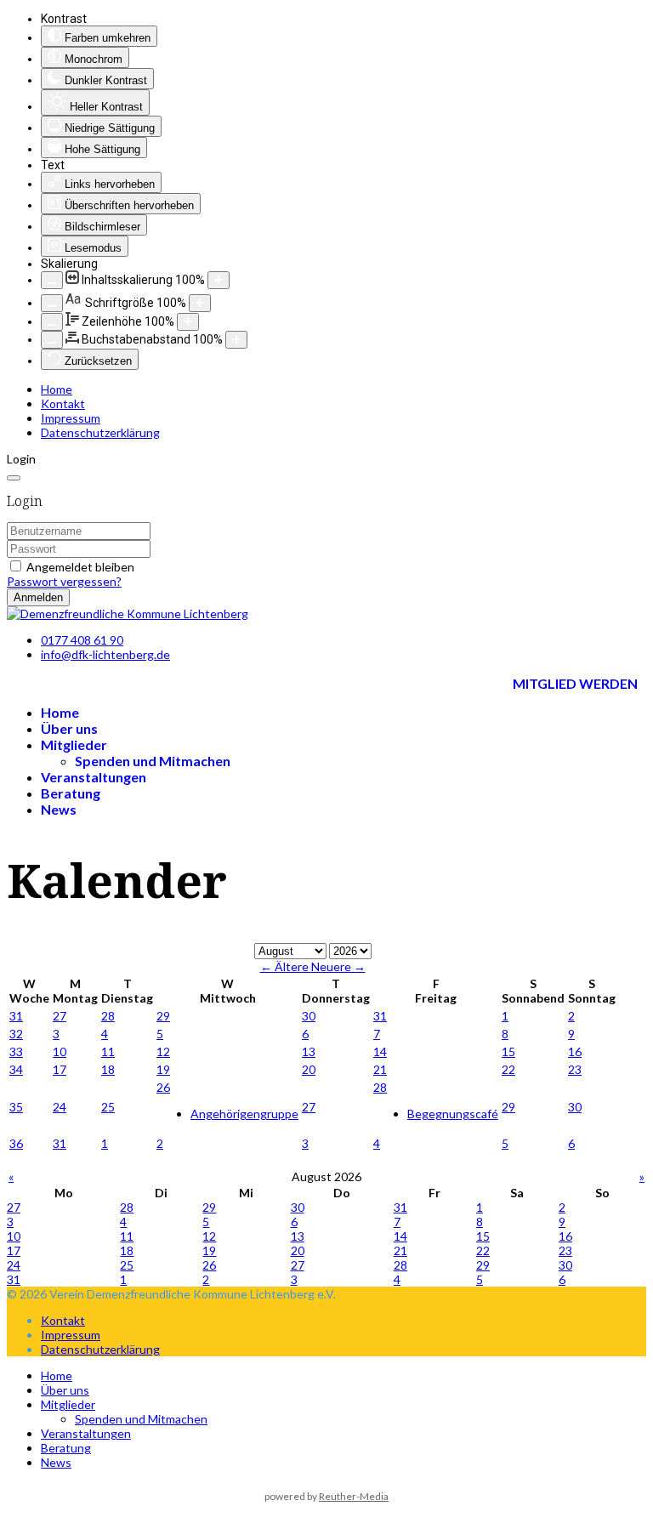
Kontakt (63, 403)
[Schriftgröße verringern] (52, 303)
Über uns (69, 728)
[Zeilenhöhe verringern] (52, 322)
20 (308, 1069)
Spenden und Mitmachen (152, 761)
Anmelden (38, 597)
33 (16, 1051)
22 (508, 1069)
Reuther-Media (354, 1496)
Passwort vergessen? (64, 581)
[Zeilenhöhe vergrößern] (188, 322)
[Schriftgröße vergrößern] (200, 303)
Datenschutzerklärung (100, 432)
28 (108, 1016)
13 (308, 1051)
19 (163, 1069)
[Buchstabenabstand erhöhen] (236, 340)
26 (163, 1087)
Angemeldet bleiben (80, 567)
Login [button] (21, 459)
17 (59, 1069)
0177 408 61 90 (82, 640)
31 (16, 1016)
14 (380, 1051)
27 (59, 1016)
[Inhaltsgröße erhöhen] (218, 280)
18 (108, 1069)
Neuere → (338, 966)
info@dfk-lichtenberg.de (105, 654)
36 (16, 1143)
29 (163, 1016)
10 (59, 1051)
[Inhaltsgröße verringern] (52, 280)
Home (56, 389)
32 (16, 1033)
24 (59, 1107)
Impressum (70, 418)
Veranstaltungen (93, 777)
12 (163, 1051)
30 (308, 1016)
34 (16, 1069)
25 (108, 1107)
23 (575, 1069)
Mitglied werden (575, 683)
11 (108, 1051)
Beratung (70, 793)
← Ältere (285, 966)
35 (16, 1107)
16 (575, 1051)
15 (508, 1051)
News (59, 809)
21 (380, 1069)
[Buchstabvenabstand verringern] (52, 340)
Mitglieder (74, 744)
